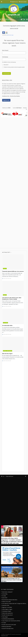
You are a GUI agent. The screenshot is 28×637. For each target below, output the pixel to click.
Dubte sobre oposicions (7, 613)
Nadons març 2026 (6, 601)
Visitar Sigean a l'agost (7, 609)
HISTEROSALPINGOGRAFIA (8, 619)
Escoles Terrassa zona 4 (7, 615)
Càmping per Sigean (6, 611)
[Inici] (14, 11)
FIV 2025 (4, 622)
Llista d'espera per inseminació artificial (11, 620)
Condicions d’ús (5, 96)
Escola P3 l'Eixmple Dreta (7, 628)
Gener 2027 (4, 597)
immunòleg (4, 594)
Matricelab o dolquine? (7, 592)
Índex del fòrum (9, 476)
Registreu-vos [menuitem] (15, 1)
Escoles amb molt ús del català (9, 624)
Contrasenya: (5, 57)
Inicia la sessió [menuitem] (23, 1)
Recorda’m (6, 64)
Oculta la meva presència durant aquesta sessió (14, 67)
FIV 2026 (4, 595)
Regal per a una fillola (7, 607)
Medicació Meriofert (6, 626)
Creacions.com (4, 635)
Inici (3, 476)
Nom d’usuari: (5, 50)
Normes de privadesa (15, 96)
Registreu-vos (6, 100)
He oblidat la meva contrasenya (9, 62)
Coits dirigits (5, 617)
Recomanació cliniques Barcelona (9, 599)
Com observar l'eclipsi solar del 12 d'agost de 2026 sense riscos (14, 603)
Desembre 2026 (5, 605)
